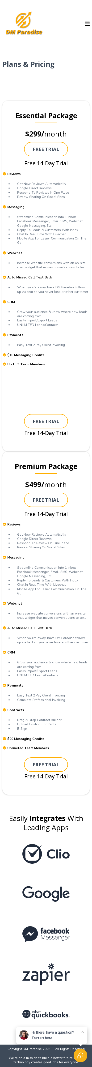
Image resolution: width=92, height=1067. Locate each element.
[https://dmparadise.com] (24, 23)
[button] (87, 24)
